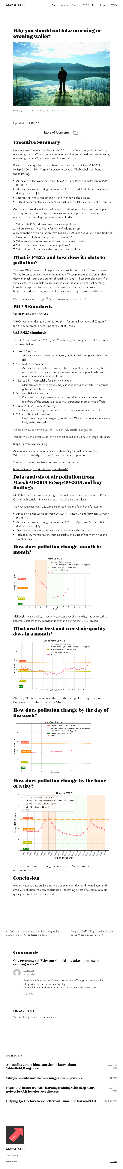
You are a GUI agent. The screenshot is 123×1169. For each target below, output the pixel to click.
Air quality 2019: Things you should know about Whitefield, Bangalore (92, 932)
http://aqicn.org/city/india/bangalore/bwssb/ (40, 469)
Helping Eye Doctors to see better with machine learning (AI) (51, 1101)
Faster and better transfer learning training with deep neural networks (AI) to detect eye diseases (34, 932)
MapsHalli (15, 5)
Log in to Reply (30, 993)
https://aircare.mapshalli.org (30, 444)
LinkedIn (113, 1161)
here (57, 894)
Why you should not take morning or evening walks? (44, 1078)
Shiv (24, 110)
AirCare (43, 110)
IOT (49, 110)
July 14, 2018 (29, 970)
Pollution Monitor (59, 110)
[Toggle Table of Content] (74, 132)
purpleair (80, 499)
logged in (31, 1017)
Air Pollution (33, 110)
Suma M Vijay (29, 974)
